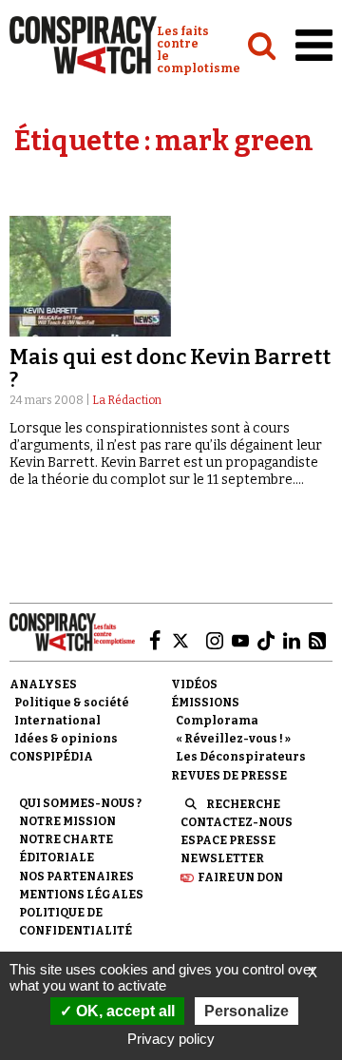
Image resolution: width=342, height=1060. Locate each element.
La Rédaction (127, 400)
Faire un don (240, 877)
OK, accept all (123, 1011)
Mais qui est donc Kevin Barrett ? (170, 368)
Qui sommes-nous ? (80, 803)
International (57, 720)
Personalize (246, 1011)
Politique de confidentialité (75, 921)
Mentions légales (81, 894)
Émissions (205, 702)
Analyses (43, 684)
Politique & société (71, 702)
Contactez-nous (236, 822)
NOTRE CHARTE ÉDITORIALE (66, 848)
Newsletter (222, 858)
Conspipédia (51, 756)
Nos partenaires (76, 876)
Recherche (243, 804)
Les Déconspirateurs (241, 756)
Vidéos (194, 684)
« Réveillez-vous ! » (233, 738)
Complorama (217, 720)
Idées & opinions (66, 738)
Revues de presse (229, 775)
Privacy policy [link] (171, 1039)
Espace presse (228, 840)
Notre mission (67, 821)
